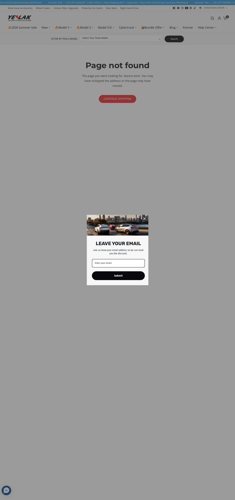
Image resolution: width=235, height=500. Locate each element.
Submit (118, 275)
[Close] (144, 218)
